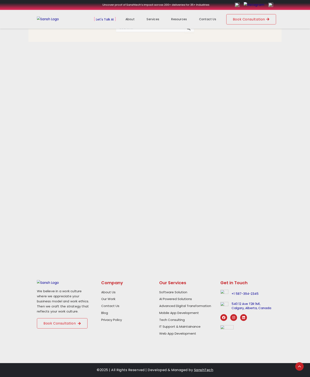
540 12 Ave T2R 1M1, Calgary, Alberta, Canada (251, 306)
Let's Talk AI (105, 19)
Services (153, 19)
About (130, 19)
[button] (132, 19)
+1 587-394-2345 (245, 293)
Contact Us (207, 19)
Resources (179, 19)
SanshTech (203, 370)
